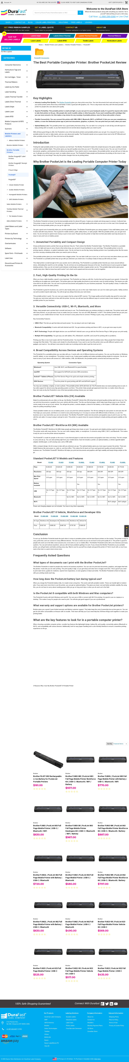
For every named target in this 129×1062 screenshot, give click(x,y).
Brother (46, 1025)
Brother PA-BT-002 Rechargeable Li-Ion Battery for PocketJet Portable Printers (47, 779)
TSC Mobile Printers (15, 216)
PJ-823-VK (82, 516)
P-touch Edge (13, 170)
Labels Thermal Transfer (14, 97)
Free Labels (76, 22)
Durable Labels (71, 1017)
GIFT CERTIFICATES (115, 2)
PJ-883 (112, 462)
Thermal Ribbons (11, 82)
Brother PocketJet (65, 102)
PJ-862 (71, 462)
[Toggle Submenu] (27, 77)
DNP (45, 1019)
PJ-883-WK (44, 516)
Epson (46, 1040)
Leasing (88, 22)
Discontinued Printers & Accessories (13, 264)
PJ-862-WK (74, 516)
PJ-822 (50, 462)
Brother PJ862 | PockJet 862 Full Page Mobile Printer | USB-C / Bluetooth (79, 924)
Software (8, 248)
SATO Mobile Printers (16, 199)
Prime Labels (70, 1025)
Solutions (63, 22)
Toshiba (46, 1031)
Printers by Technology (13, 238)
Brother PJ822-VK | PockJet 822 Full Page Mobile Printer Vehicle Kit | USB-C (79, 971)
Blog (30, 22)
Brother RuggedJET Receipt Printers (18, 164)
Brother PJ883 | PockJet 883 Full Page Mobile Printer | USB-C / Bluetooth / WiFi (47, 828)
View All (46, 1046)
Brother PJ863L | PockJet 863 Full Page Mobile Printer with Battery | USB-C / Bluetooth (47, 877)
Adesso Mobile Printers (17, 140)
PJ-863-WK (64, 516)
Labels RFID (9, 116)
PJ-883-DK (54, 516)
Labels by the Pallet (12, 87)
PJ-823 (61, 462)
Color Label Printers (46, 22)
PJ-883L (123, 462)
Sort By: (109, 744)
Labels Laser (9, 112)
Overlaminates (10, 243)
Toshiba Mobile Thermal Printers (15, 210)
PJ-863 (92, 462)
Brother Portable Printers (13, 151)
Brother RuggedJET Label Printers (17, 157)
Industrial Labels (71, 1019)
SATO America (49, 1022)
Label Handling (10, 92)
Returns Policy (113, 1019)
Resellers (90, 1022)
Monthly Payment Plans (94, 1025)
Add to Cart (48, 761)
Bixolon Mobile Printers (15, 145)
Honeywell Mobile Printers (18, 194)
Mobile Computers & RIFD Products (14, 122)
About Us (90, 1017)
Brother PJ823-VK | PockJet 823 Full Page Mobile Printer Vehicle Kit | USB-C (111, 924)
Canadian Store (92, 1031)
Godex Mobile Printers (16, 190)
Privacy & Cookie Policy (116, 1025)
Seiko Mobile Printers (14, 204)
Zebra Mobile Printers (14, 221)
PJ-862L (81, 462)
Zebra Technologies (50, 1028)
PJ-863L (102, 462)
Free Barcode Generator (74, 1028)
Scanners (8, 129)
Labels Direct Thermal (13, 102)
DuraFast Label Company (52, 1017)
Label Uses (9, 258)
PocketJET (12, 175)
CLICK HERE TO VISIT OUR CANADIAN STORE (76, 2)
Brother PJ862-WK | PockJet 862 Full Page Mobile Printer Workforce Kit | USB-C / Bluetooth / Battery (113, 877)
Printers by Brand (11, 234)
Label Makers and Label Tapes (13, 227)
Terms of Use (113, 1022)
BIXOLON (47, 1037)
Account (6, 2)
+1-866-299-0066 (107, 16)
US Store (90, 1028)
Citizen (46, 1034)
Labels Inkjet (9, 107)
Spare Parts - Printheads (13, 253)
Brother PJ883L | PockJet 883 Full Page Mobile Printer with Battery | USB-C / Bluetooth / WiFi (112, 779)
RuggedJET (12, 179)
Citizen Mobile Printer (16, 185)
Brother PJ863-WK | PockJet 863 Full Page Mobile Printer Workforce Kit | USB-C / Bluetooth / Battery (113, 828)
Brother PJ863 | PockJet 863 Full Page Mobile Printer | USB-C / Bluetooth (79, 877)
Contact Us (20, 22)
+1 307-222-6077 (12, 1029)
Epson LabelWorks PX (51, 1043)
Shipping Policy (114, 1017)
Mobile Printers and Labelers (12, 135)
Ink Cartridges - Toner (13, 77)
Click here (97, 1059)
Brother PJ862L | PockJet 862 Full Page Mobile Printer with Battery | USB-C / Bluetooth (47, 924)
